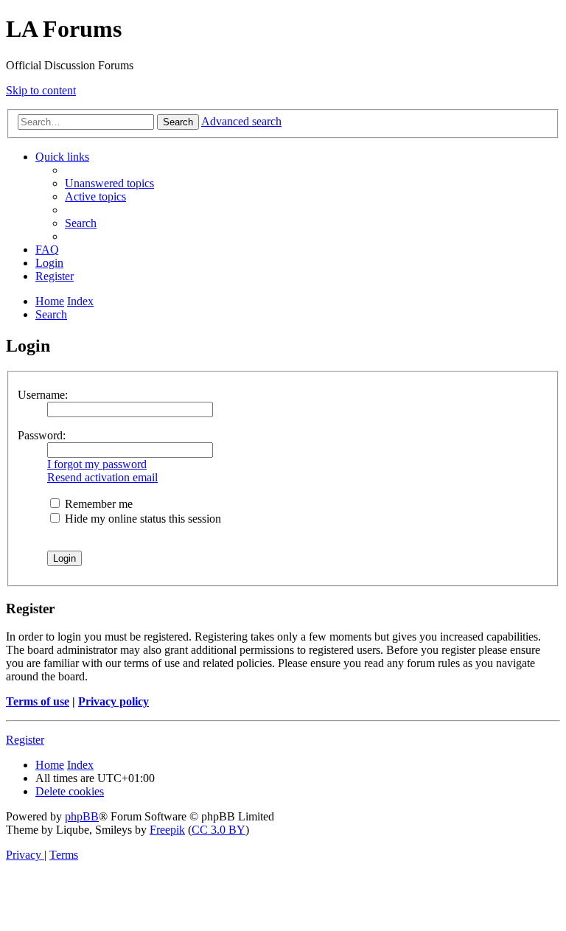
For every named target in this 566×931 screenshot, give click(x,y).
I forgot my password (97, 464)
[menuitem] (109, 183)
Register (25, 739)
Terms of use (37, 701)
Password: (42, 435)
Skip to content (41, 90)
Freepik (167, 829)
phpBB (82, 816)
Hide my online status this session (141, 518)
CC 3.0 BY (218, 829)
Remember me (97, 504)
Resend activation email (102, 477)
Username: (43, 394)
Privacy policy (113, 701)
